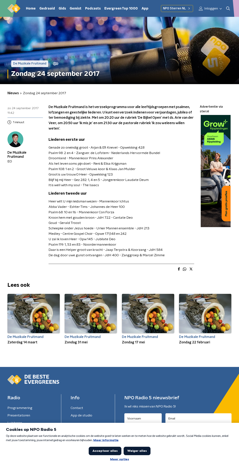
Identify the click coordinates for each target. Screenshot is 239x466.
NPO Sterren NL (174, 8)
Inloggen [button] (211, 8)
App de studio (81, 415)
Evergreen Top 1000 (121, 8)
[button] (228, 8)
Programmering (19, 408)
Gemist (75, 8)
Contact (77, 408)
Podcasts (93, 8)
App (145, 8)
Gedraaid (47, 8)
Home (31, 8)
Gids (62, 8)
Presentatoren (18, 415)
